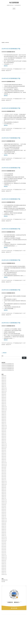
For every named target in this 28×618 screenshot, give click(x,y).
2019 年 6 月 (4, 509)
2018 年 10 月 (4, 521)
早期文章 (4, 352)
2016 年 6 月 (4, 565)
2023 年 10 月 (4, 428)
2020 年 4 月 (4, 493)
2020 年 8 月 (4, 487)
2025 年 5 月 (4, 398)
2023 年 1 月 (4, 442)
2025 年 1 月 (4, 405)
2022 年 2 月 (4, 459)
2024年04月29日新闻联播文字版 (11, 78)
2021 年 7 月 (4, 470)
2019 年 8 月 (4, 506)
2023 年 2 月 (4, 440)
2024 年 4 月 (4, 419)
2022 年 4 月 (4, 456)
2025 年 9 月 (4, 392)
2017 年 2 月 (4, 552)
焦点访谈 (3, 581)
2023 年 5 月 (4, 436)
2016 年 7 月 (4, 563)
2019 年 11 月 (4, 501)
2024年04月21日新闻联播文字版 (11, 323)
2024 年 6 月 (4, 416)
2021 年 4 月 (4, 475)
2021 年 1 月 (4, 479)
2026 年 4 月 (4, 381)
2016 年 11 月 (4, 557)
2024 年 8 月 (4, 412)
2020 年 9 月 (4, 485)
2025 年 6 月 (4, 397)
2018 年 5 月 (4, 529)
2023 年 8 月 (4, 431)
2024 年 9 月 (4, 411)
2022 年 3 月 (4, 457)
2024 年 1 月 (4, 423)
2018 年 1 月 (4, 535)
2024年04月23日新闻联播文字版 (11, 260)
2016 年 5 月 (4, 566)
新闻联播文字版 (18, 68)
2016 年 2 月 (4, 571)
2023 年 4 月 (4, 437)
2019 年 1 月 (4, 516)
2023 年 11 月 (4, 426)
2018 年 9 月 (4, 523)
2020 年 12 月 (4, 481)
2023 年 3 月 (4, 439)
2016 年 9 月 (4, 560)
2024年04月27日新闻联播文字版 (11, 138)
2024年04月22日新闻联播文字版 (11, 290)
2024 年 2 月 (4, 422)
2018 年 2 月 (4, 534)
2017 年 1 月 (4, 554)
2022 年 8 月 (4, 450)
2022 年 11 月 (4, 445)
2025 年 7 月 (4, 395)
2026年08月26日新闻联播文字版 (8, 370)
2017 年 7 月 (4, 544)
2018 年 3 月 (4, 532)
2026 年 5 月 (4, 380)
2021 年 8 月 (4, 468)
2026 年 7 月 (4, 377)
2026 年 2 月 (4, 384)
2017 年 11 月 (4, 538)
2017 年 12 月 (4, 537)
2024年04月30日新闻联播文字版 (11, 48)
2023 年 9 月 (4, 429)
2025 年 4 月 (4, 400)
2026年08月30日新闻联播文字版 (8, 363)
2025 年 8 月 (4, 394)
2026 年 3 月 (4, 383)
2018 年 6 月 (4, 527)
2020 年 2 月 (4, 496)
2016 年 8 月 (4, 561)
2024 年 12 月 (4, 406)
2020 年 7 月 (4, 488)
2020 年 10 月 (4, 484)
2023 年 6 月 (4, 434)
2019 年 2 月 (4, 515)
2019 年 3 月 (4, 513)
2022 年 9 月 (4, 448)
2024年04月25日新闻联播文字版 (11, 199)
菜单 (14, 8)
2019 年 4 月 (4, 512)
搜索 (2, 355)
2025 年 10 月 (4, 391)
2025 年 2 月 (4, 403)
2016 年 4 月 (4, 568)
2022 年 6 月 (4, 453)
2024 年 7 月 (4, 414)
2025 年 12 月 (4, 388)
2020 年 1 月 (4, 498)
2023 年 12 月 (4, 425)
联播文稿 (7, 70)
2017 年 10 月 (4, 540)
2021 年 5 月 (4, 473)
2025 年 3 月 (4, 402)
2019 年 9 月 (4, 504)
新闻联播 (3, 70)
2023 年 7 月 (4, 433)
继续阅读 (6, 65)
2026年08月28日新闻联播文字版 (8, 366)
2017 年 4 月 (4, 549)
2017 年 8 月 (4, 543)
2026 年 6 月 (4, 378)
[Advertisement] (14, 24)
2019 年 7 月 (4, 507)
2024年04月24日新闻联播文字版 (11, 229)
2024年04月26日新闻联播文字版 (11, 168)
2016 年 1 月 (4, 572)
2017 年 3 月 (4, 551)
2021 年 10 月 (4, 465)
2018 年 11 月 (4, 520)
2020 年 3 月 (4, 495)
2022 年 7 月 (4, 451)
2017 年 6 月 (4, 546)
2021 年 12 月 (4, 462)
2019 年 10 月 (4, 502)
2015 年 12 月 (4, 574)
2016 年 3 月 (4, 569)
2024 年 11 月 (4, 408)
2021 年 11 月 (4, 464)
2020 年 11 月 (4, 482)
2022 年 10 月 (4, 447)
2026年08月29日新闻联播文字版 (8, 365)
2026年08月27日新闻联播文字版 (8, 368)
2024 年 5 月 (4, 417)
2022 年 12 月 (4, 443)
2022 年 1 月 (4, 461)
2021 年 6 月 (4, 471)
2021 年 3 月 (4, 476)
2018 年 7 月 (4, 526)
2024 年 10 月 (4, 409)
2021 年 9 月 (4, 467)
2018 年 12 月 (4, 518)
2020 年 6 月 (4, 490)
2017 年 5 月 (4, 548)
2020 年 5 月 (4, 492)
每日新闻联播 (14, 3)
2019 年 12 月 (4, 499)
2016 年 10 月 (4, 558)
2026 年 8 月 (4, 375)
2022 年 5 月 (4, 454)
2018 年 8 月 (4, 524)
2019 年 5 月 (4, 510)
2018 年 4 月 (4, 530)
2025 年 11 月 (4, 389)
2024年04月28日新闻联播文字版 (11, 108)
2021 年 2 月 (4, 478)
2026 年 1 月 (4, 386)
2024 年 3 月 (4, 420)
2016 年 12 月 (4, 555)
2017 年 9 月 (4, 541)
